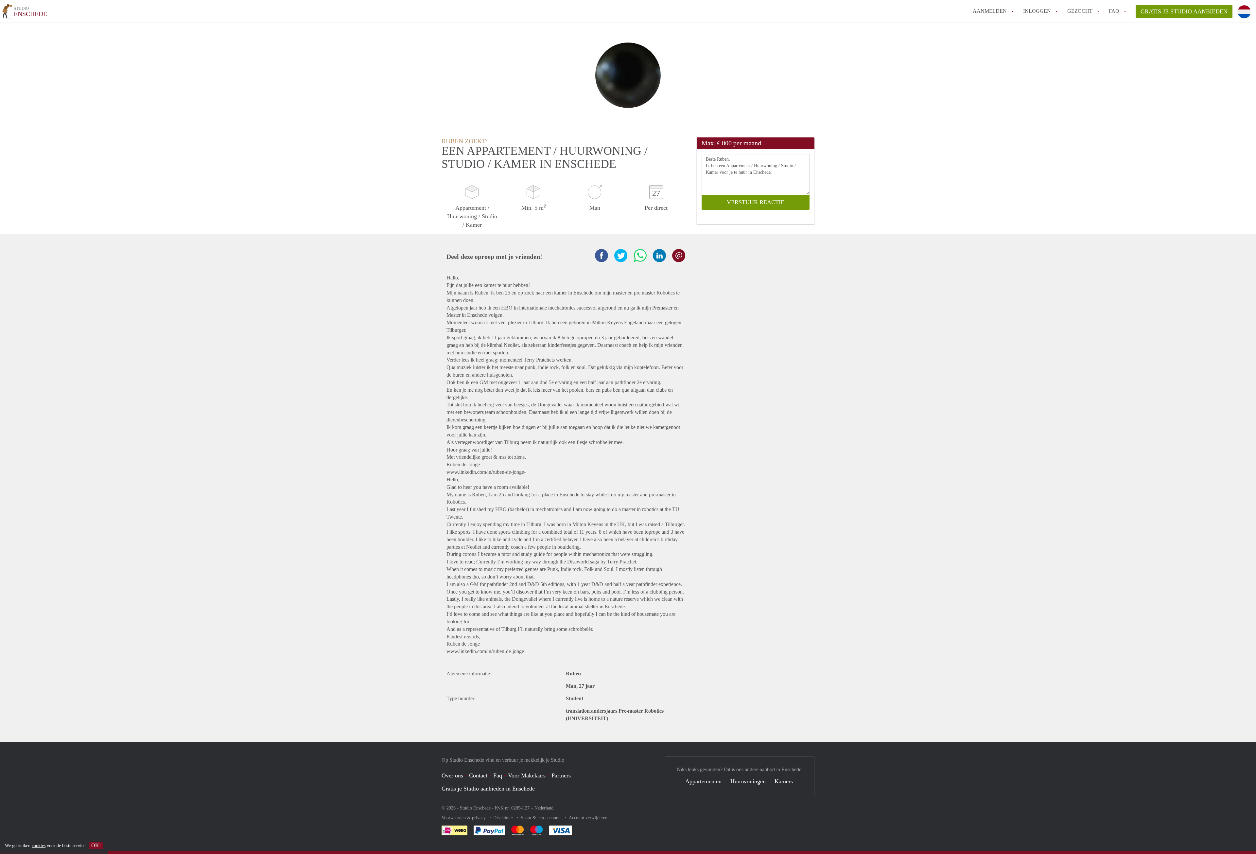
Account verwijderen (588, 817)
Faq (497, 775)
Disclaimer (504, 817)
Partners (561, 775)
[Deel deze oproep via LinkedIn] (659, 255)
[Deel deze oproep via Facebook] (601, 255)
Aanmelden (990, 11)
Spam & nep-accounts (542, 817)
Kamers (784, 781)
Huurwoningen (748, 781)
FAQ (1114, 11)
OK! (96, 845)
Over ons (452, 775)
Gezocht (1079, 11)
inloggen (1037, 11)
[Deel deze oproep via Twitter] (620, 255)
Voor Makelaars (527, 775)
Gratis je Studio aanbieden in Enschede (488, 788)
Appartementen (703, 781)
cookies (38, 845)
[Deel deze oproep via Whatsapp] (640, 255)
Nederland (543, 808)
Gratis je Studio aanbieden (1184, 11)
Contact (478, 775)
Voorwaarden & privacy (464, 817)
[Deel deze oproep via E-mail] (678, 255)
